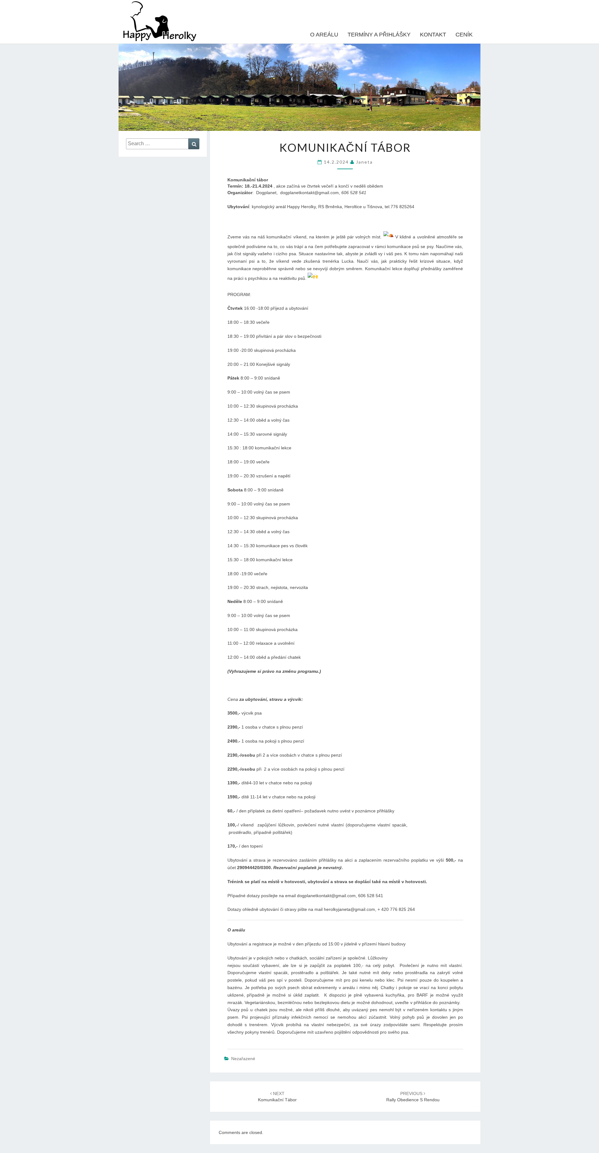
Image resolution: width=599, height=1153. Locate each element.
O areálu (324, 34)
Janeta (364, 162)
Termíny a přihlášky (379, 34)
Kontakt (433, 34)
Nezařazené (243, 1058)
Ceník (464, 34)
